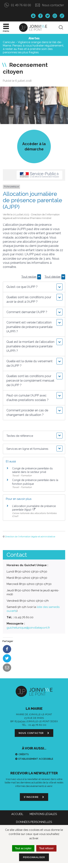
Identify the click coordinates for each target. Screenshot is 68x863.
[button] (34, 287)
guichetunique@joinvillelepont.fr (28, 627)
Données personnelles (34, 822)
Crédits (24, 754)
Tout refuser (46, 848)
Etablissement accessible (36, 758)
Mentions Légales (43, 814)
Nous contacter (52, 5)
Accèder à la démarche (34, 146)
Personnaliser (34, 857)
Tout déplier (53, 276)
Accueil (17, 814)
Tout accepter (23, 848)
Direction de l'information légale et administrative (30, 536)
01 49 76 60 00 (20, 5)
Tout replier (29, 276)
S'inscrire (31, 797)
